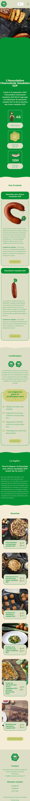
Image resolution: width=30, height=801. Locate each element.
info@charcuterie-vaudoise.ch (15, 776)
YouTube (15, 791)
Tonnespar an (15, 166)
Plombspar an (15, 146)
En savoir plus (15, 261)
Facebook (15, 788)
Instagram (15, 786)
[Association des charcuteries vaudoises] (5, 4)
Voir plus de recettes (15, 739)
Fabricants (15, 125)
